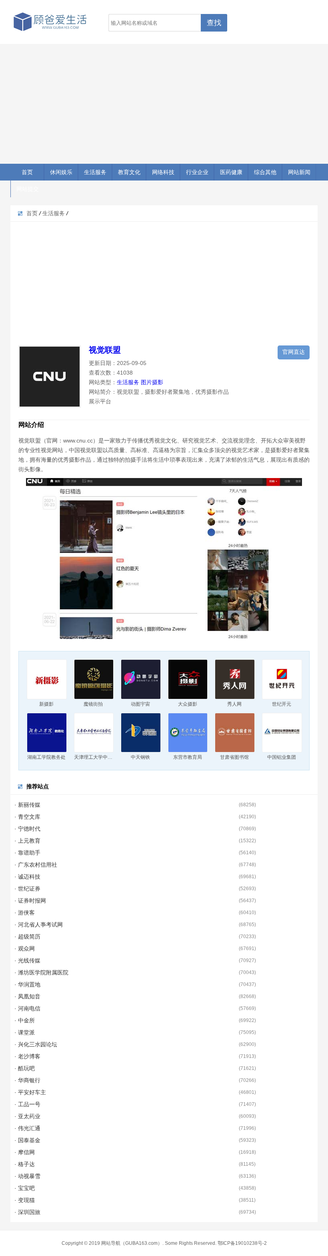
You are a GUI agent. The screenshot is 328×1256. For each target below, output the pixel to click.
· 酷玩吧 (24, 1068)
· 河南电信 (27, 1008)
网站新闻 (299, 172)
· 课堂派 (24, 1032)
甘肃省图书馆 (234, 757)
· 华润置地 (27, 984)
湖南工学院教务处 (46, 757)
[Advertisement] (164, 104)
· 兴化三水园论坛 (35, 1044)
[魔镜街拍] (94, 679)
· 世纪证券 (27, 888)
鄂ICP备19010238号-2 (242, 1243)
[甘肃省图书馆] (234, 732)
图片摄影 (152, 382)
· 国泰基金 (27, 1140)
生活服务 (95, 172)
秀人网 (234, 704)
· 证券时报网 (30, 900)
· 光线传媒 (27, 960)
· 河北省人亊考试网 (38, 924)
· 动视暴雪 (27, 1176)
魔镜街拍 (93, 704)
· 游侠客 (24, 912)
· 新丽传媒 (27, 805)
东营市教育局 (187, 757)
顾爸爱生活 (50, 22)
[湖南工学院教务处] (46, 732)
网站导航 (110, 1243)
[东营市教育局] (188, 732)
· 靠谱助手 (27, 852)
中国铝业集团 (281, 757)
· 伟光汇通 (27, 1128)
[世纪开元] (282, 679)
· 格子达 (24, 1164)
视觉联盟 (105, 349)
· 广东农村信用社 (35, 864)
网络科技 (163, 172)
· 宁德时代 (27, 828)
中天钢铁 (140, 757)
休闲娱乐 (61, 172)
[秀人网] (234, 679)
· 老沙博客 (27, 1056)
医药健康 (231, 172)
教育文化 (129, 172)
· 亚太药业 (27, 1116)
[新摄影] (46, 679)
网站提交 (27, 189)
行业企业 (197, 172)
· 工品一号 (27, 1104)
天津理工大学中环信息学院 (103, 757)
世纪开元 (281, 704)
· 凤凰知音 (27, 996)
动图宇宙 (140, 704)
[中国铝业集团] (282, 732)
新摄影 (46, 704)
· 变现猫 (24, 1200)
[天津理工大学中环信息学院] (94, 732)
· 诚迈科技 (27, 876)
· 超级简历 (27, 936)
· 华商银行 (27, 1080)
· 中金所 (24, 1020)
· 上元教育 (27, 840)
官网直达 (293, 352)
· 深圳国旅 (27, 1212)
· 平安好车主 (30, 1092)
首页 (27, 172)
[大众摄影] (188, 679)
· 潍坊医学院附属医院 (41, 972)
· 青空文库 (27, 817)
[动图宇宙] (140, 679)
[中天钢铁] (140, 732)
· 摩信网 (24, 1152)
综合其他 (265, 172)
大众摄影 (187, 704)
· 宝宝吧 (24, 1188)
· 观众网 (24, 948)
